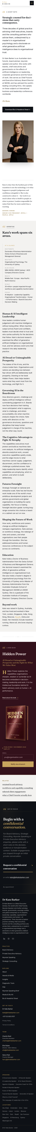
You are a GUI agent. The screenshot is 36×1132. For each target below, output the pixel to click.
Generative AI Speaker (27, 1094)
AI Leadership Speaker (9, 1081)
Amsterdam (13, 1108)
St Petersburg (14, 1117)
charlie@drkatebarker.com (11, 1041)
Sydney (22, 1117)
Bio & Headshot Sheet (10, 998)
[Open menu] (32, 3)
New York (5, 1114)
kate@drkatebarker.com (19, 877)
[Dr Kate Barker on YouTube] (13, 938)
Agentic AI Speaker (8, 1084)
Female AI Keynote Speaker (10, 1087)
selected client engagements (14, 791)
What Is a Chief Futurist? (10, 1097)
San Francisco (24, 1114)
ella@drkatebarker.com (10, 1050)
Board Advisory (7, 950)
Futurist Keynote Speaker (10, 1094)
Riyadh (18, 617)
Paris (11, 1114)
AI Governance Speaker (9, 1078)
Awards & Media (8, 975)
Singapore (5, 1117)
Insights (5, 979)
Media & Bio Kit (7, 995)
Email (4, 753)
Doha (20, 1108)
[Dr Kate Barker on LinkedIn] (4, 938)
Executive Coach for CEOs (24, 1084)
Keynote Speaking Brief (10, 991)
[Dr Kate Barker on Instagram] (8, 938)
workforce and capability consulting (17, 788)
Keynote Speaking (8, 957)
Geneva (4, 1111)
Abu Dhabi (5, 1108)
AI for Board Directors (25, 1081)
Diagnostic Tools (8, 983)
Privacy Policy (6, 1020)
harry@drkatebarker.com (11, 1059)
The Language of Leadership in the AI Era (15, 1100)
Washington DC (7, 1121)
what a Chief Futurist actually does (17, 795)
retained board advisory (12, 784)
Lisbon (11, 1111)
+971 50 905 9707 (8, 1016)
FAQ (3, 987)
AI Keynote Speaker (25, 1078)
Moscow (23, 1111)
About (4, 972)
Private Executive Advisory (11, 954)
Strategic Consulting (9, 961)
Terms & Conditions (8, 1025)
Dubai (25, 1108)
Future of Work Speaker (9, 1090)
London (16, 1111)
